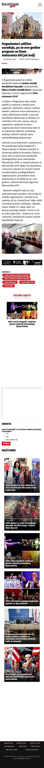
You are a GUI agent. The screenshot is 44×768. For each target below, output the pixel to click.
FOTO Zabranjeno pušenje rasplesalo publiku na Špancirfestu (22, 602)
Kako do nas (35, 743)
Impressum (21, 743)
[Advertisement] (22, 357)
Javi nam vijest (12, 750)
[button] (4, 315)
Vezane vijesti (22, 295)
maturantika (9, 286)
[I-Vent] (22, 262)
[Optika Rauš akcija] (22, 71)
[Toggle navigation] (40, 5)
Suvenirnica (9, 746)
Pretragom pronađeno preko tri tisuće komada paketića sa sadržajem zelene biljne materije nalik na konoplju (20, 637)
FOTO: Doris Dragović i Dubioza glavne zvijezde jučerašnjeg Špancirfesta (22, 324)
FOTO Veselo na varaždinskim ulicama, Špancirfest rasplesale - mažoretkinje (20, 676)
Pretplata (35, 746)
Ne (7, 437)
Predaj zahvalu (31, 750)
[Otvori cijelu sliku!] (22, 25)
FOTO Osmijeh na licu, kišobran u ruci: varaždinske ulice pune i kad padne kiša (21, 487)
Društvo (4, 63)
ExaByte (21, 758)
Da (7, 434)
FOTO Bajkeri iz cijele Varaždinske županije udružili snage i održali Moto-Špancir (21, 525)
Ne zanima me (12, 440)
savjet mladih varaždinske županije (17, 275)
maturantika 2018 (28, 282)
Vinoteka (23, 746)
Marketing (8, 743)
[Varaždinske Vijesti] (10, 4)
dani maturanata (10, 282)
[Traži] (23, 5)
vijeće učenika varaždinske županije (17, 279)
